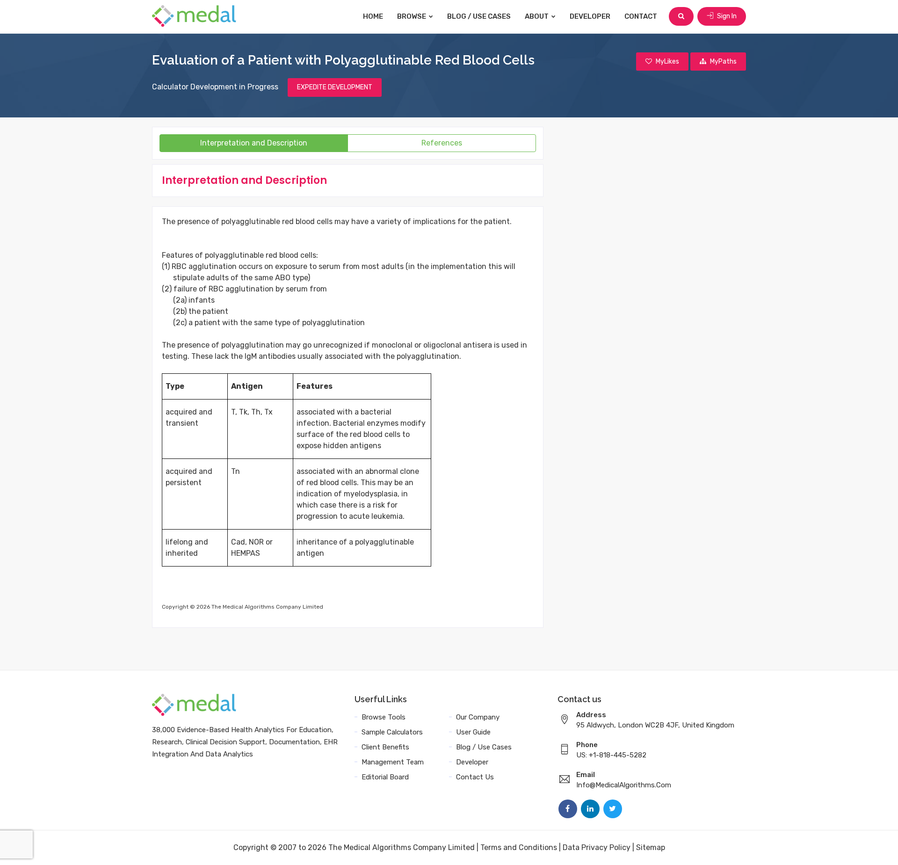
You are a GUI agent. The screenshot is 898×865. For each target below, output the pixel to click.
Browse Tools (384, 717)
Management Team (393, 762)
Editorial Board (385, 777)
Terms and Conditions (518, 847)
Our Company (478, 717)
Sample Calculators (392, 732)
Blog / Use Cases (479, 16)
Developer (590, 16)
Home (373, 16)
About (537, 16)
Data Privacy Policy (596, 847)
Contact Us (475, 777)
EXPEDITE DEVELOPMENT (334, 87)
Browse (412, 16)
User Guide (473, 732)
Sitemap (650, 847)
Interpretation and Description (253, 142)
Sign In (726, 16)
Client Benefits (385, 747)
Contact (640, 16)
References (441, 142)
